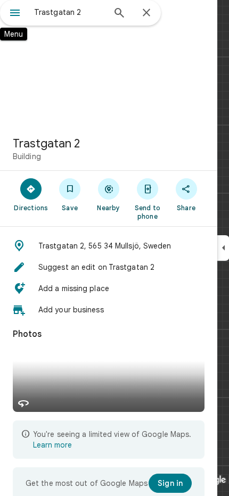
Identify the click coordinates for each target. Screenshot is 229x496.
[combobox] (69, 12)
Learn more (52, 445)
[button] (108, 246)
